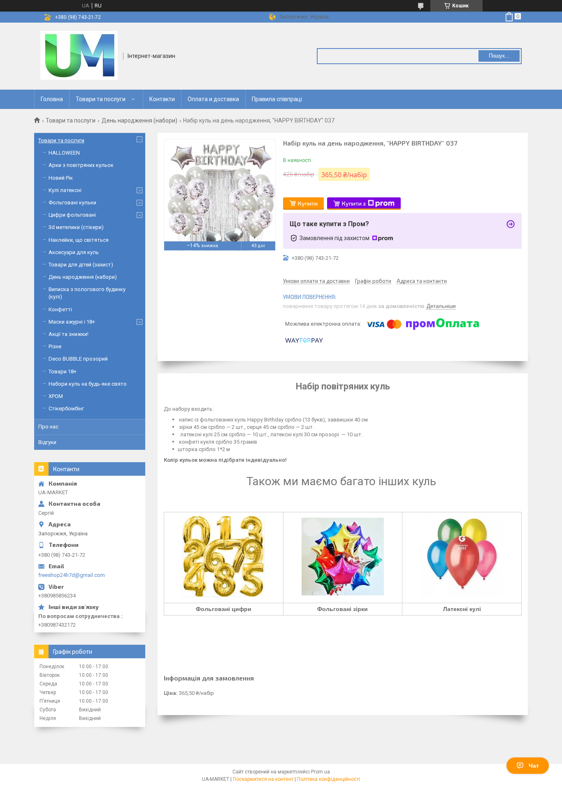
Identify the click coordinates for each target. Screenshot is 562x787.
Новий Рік (61, 178)
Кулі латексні (65, 190)
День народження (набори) (139, 120)
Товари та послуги (100, 99)
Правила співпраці (277, 99)
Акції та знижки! (68, 334)
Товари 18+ (63, 371)
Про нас (48, 427)
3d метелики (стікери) (76, 227)
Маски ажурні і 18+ (72, 322)
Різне (55, 346)
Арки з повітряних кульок (81, 165)
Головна (52, 99)
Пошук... (499, 56)
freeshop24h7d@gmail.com (71, 575)
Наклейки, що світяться (79, 240)
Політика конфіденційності (328, 779)
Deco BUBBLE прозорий (78, 359)
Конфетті (60, 309)
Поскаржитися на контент (263, 779)
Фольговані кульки (72, 202)
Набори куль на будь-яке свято (88, 384)
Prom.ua (320, 772)
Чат (534, 765)
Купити (308, 203)
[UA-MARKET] (79, 55)
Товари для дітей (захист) (81, 265)
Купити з (354, 203)
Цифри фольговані (72, 215)
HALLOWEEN (64, 153)
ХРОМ (56, 396)
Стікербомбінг (66, 408)
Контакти (162, 99)
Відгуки (47, 442)
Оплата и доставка (213, 99)
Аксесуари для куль (74, 252)
